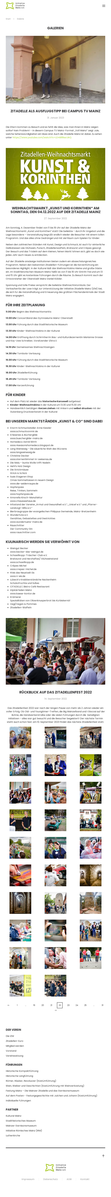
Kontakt (84, 1179)
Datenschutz (50, 1179)
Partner (12, 1110)
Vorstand (11, 1051)
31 (102, 1005)
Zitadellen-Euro (14, 1041)
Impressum (28, 1179)
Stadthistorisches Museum (21, 1120)
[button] (103, 6)
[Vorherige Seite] (8, 1005)
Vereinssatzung (14, 1055)
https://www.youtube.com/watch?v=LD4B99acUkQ (42, 137)
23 (68, 1005)
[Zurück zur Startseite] (15, 6)
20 (42, 1005)
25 (85, 1005)
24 (77, 1005)
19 (34, 1005)
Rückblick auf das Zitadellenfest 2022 (55, 692)
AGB (69, 1179)
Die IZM (10, 1036)
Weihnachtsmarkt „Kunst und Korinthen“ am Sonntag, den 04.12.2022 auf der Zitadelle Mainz (56, 210)
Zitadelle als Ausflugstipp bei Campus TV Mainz (55, 111)
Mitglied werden (15, 1046)
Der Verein (13, 1030)
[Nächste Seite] (55, 1010)
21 (51, 1005)
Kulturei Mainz (13, 1115)
